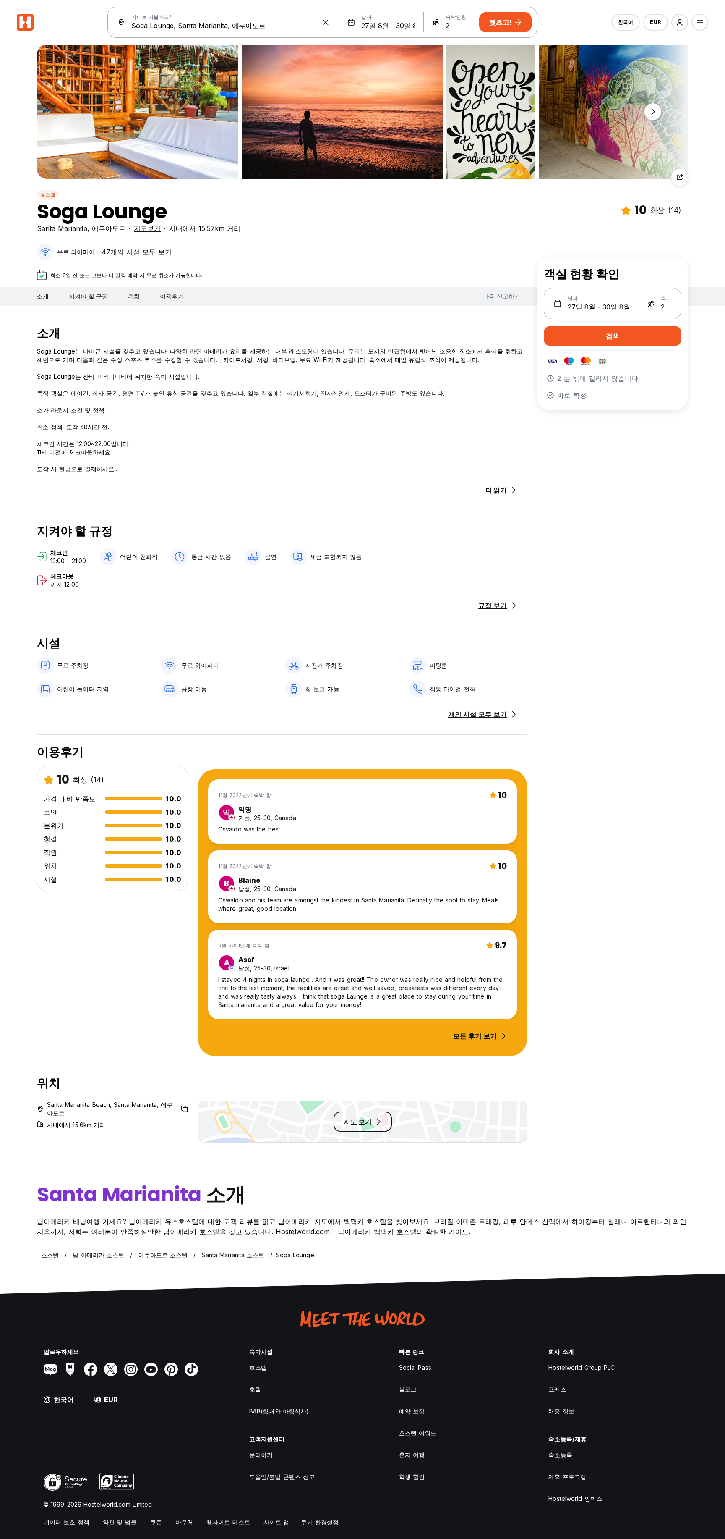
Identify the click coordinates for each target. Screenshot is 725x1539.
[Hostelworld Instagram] (131, 1369)
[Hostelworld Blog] (50, 1369)
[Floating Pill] (652, 111)
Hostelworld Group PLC (581, 1367)
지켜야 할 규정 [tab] (88, 296)
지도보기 (147, 228)
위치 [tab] (134, 296)
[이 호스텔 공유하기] (679, 177)
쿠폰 (156, 1522)
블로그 (408, 1389)
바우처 (184, 1522)
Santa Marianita (62, 228)
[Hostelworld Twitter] (110, 1369)
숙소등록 (560, 1454)
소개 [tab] (43, 296)
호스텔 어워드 (418, 1433)
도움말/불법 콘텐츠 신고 (282, 1476)
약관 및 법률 (120, 1522)
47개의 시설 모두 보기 (137, 252)
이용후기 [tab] (171, 296)
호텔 (255, 1389)
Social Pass (415, 1367)
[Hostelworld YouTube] (151, 1369)
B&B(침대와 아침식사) (279, 1411)
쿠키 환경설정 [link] (320, 1522)
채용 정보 (561, 1411)
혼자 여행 (412, 1454)
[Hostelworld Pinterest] (171, 1369)
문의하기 (261, 1454)
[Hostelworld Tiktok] (191, 1369)
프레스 (557, 1389)
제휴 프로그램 (567, 1476)
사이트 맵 (276, 1522)
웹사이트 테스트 (228, 1522)
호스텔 (48, 194)
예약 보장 (412, 1411)
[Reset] (326, 22)
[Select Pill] (679, 22)
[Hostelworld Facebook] (90, 1369)
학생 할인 (412, 1476)
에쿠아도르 (108, 228)
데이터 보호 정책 (66, 1522)
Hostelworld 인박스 (575, 1498)
